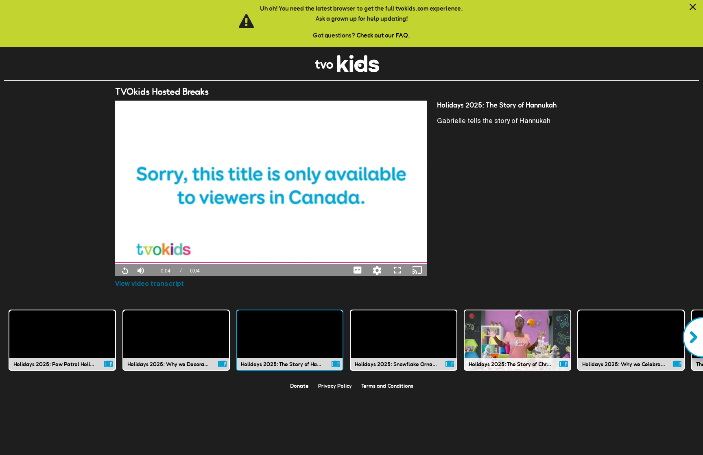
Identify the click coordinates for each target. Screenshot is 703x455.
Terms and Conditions (387, 385)
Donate (299, 385)
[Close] (692, 7)
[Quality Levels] (377, 269)
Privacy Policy (335, 385)
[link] (347, 70)
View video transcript (149, 283)
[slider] (271, 263)
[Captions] (357, 269)
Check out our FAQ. (383, 35)
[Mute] (141, 269)
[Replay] (125, 270)
